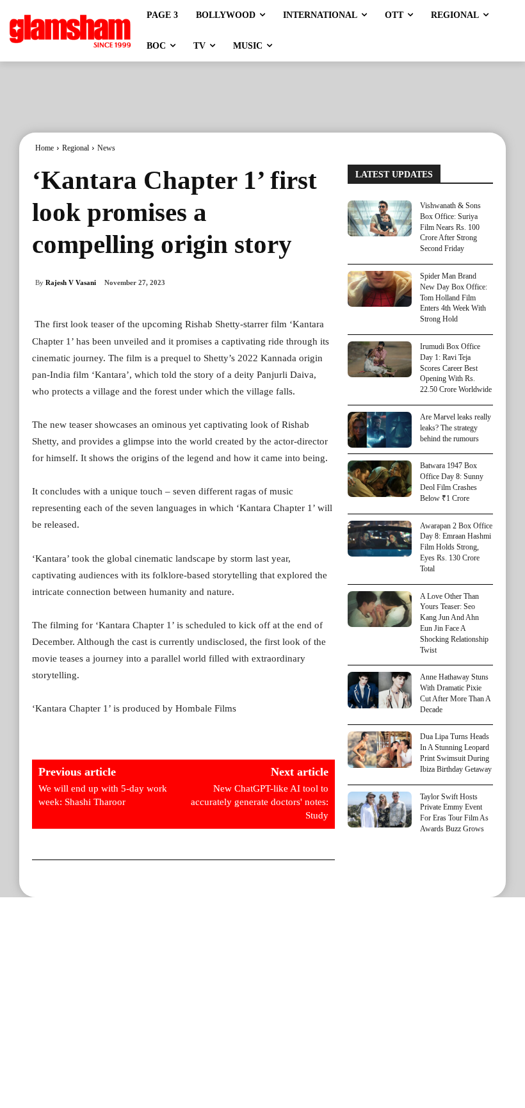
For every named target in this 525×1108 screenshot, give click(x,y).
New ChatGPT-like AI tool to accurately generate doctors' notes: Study (259, 801)
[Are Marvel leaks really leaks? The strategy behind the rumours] (380, 430)
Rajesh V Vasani (70, 282)
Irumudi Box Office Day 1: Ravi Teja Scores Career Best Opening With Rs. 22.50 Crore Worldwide (456, 368)
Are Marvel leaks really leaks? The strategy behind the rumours (455, 427)
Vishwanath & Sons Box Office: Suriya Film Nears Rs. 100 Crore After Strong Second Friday (450, 227)
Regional (75, 147)
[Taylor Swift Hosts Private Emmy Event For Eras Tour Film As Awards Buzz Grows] (380, 809)
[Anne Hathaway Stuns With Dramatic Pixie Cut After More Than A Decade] (380, 690)
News (106, 147)
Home (44, 147)
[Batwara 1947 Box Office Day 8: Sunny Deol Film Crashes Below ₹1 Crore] (380, 478)
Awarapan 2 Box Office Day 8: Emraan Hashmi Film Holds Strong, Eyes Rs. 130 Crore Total (456, 547)
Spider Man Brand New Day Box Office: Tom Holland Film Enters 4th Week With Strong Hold (453, 297)
